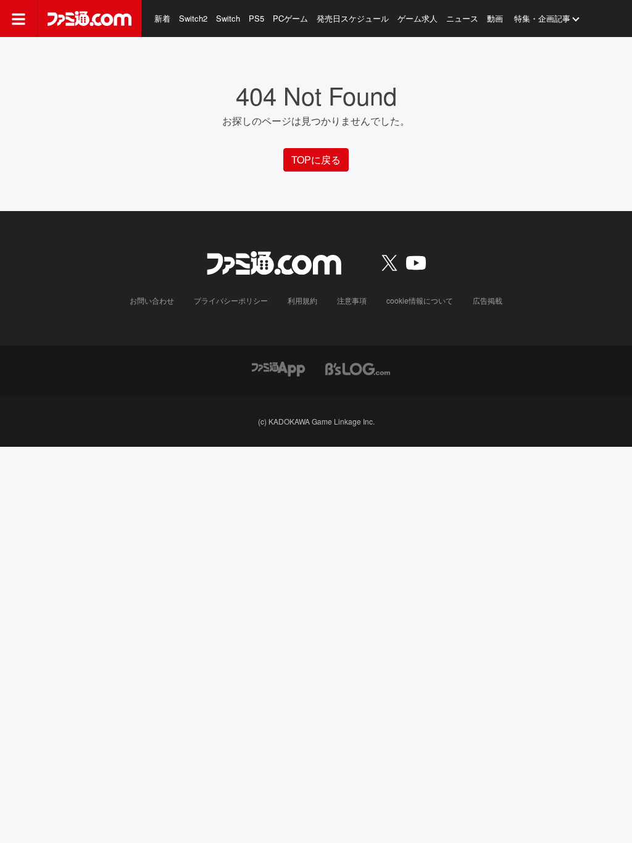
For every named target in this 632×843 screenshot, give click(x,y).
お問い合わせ (152, 300)
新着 (162, 18)
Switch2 (193, 18)
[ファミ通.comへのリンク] (89, 18)
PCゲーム (290, 18)
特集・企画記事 (542, 18)
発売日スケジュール (353, 18)
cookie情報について (419, 300)
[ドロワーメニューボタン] (18, 18)
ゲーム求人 (417, 18)
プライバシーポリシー (231, 300)
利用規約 (302, 300)
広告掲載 (487, 300)
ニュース (462, 18)
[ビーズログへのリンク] (357, 367)
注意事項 (352, 300)
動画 (495, 18)
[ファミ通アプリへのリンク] (278, 367)
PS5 (256, 18)
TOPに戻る (316, 159)
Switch (228, 18)
